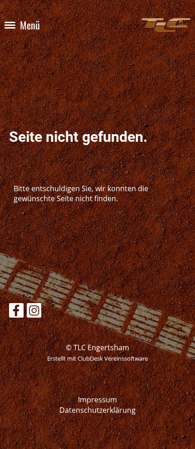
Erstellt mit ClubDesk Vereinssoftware (97, 358)
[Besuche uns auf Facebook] (16, 312)
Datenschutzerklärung (97, 410)
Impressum (97, 400)
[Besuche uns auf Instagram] (34, 312)
